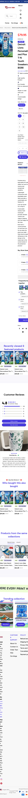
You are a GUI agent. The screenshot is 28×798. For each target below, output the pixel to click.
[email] (1, 709)
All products (7, 27)
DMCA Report (3, 794)
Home (1, 27)
